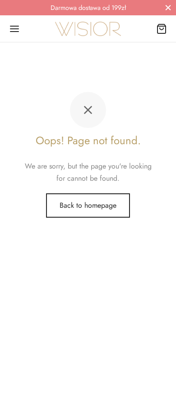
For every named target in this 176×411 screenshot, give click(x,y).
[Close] (168, 7)
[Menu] (14, 29)
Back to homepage (88, 205)
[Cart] (161, 28)
